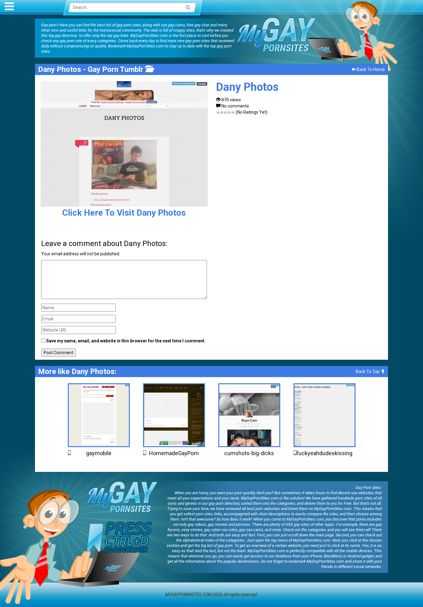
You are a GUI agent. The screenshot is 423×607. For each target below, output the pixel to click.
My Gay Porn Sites (276, 34)
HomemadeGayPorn (174, 453)
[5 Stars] (233, 112)
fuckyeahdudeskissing (324, 453)
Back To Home (370, 69)
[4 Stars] (229, 112)
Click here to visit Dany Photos (124, 213)
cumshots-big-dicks (249, 453)
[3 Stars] (225, 112)
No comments (235, 105)
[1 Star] (218, 112)
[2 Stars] (222, 112)
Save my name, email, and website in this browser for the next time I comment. (126, 340)
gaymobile (98, 453)
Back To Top (368, 371)
